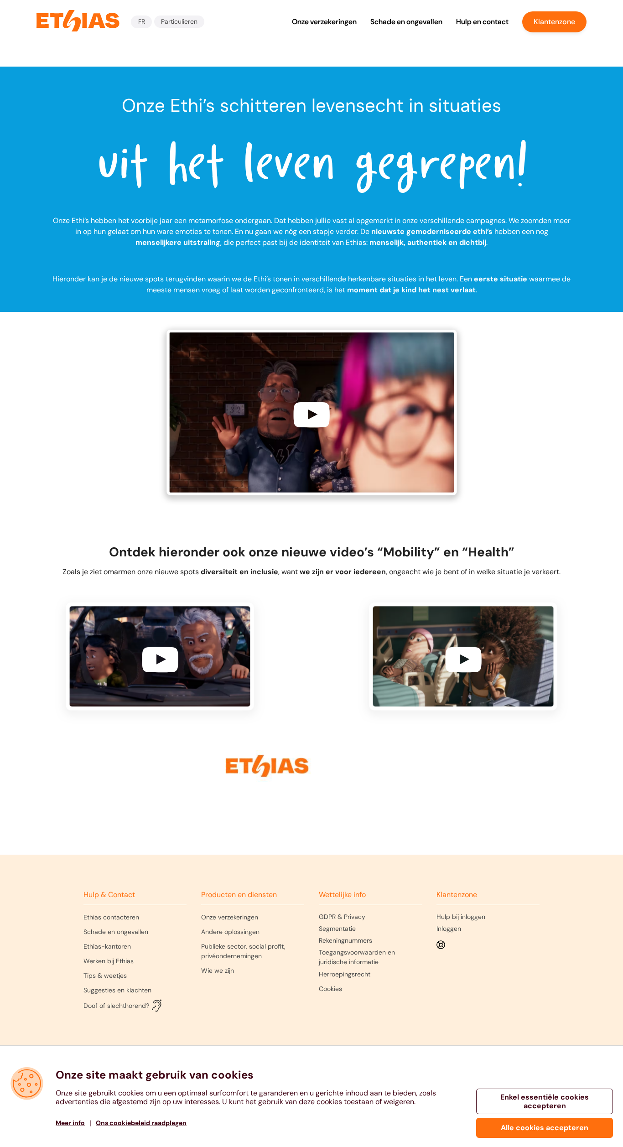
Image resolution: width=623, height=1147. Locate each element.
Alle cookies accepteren (544, 1127)
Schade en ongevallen (406, 21)
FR (141, 21)
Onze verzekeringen (324, 21)
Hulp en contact (482, 21)
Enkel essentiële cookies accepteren (544, 1101)
